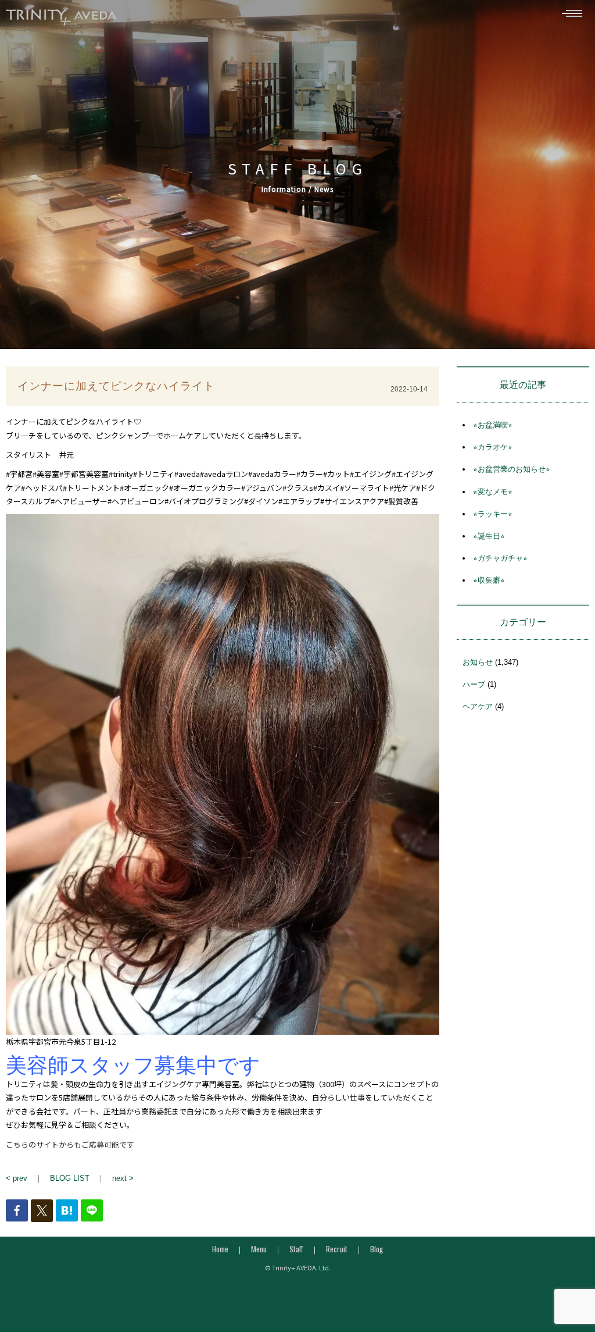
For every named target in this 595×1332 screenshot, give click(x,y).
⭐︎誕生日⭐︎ (489, 536)
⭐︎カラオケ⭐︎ (492, 447)
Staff (296, 1249)
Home (220, 1249)
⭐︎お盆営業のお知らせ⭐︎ (511, 469)
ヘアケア (478, 706)
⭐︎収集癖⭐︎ (489, 580)
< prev (16, 1178)
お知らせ (478, 662)
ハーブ (474, 684)
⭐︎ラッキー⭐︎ (492, 514)
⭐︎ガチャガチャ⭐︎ (500, 558)
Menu (259, 1249)
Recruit (336, 1249)
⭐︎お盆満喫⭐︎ (492, 425)
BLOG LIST (69, 1178)
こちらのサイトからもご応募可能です (70, 1144)
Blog (376, 1249)
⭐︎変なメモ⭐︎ (492, 491)
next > (123, 1178)
